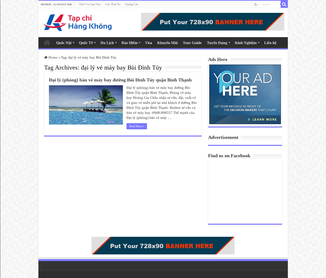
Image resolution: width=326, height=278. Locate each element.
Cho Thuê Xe (113, 4)
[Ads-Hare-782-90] (212, 21)
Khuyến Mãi (167, 43)
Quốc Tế (86, 43)
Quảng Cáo (131, 4)
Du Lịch (107, 43)
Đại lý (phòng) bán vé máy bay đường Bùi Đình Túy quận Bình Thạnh (120, 79)
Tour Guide (192, 43)
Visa (148, 43)
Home (47, 42)
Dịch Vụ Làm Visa (89, 4)
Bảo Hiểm (129, 43)
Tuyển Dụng (217, 43)
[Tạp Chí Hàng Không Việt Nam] (78, 21)
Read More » (136, 126)
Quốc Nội (63, 43)
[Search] (284, 4)
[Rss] (256, 4)
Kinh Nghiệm (246, 43)
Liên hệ (270, 43)
